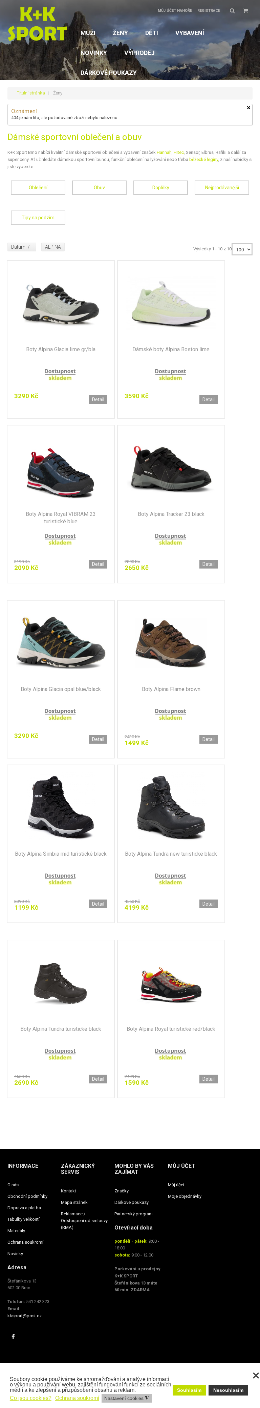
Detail (98, 399)
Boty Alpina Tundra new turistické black (171, 854)
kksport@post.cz (24, 1315)
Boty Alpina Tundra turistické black (60, 1029)
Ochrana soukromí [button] (77, 1398)
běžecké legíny (203, 159)
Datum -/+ (21, 247)
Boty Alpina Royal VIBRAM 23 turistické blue (61, 518)
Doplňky (160, 187)
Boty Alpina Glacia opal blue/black (61, 689)
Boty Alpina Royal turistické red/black (171, 1029)
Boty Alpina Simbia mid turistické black (61, 854)
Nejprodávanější (222, 187)
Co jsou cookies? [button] (30, 1398)
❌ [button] (256, 1376)
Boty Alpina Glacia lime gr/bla (60, 349)
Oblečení (38, 187)
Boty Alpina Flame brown (171, 689)
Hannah (164, 152)
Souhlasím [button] (189, 1390)
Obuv (99, 187)
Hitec (179, 152)
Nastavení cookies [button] (126, 1398)
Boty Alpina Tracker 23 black (171, 514)
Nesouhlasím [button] (228, 1390)
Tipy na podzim (38, 217)
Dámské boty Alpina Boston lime (171, 349)
